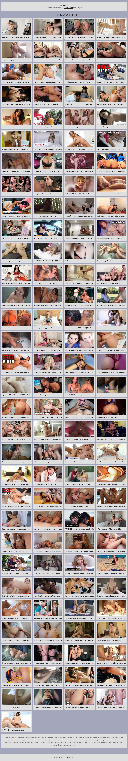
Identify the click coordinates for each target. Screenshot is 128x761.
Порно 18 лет (68, 8)
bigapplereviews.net (66, 758)
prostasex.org (64, 5)
